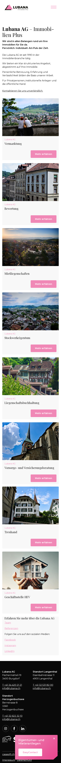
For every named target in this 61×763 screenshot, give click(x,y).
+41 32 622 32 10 (12, 716)
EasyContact (30, 752)
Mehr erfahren (43, 154)
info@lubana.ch (11, 688)
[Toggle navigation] (53, 7)
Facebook (10, 639)
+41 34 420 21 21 (12, 685)
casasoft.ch (8, 754)
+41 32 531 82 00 (43, 685)
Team (8, 622)
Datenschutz (24, 760)
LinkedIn (9, 651)
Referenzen (11, 628)
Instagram (10, 645)
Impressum (8, 760)
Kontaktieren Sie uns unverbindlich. (22, 90)
